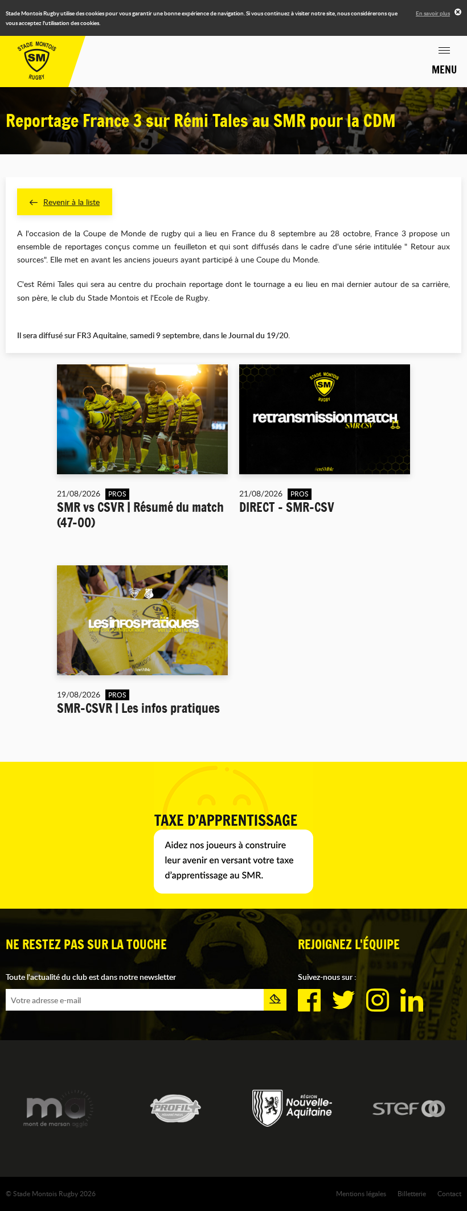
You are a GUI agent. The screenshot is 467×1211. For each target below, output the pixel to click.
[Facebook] (309, 1000)
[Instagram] (377, 1000)
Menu (444, 69)
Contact (449, 1193)
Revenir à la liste (71, 201)
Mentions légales (361, 1193)
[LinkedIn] (411, 1000)
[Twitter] (343, 1000)
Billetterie (412, 1193)
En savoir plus (433, 13)
